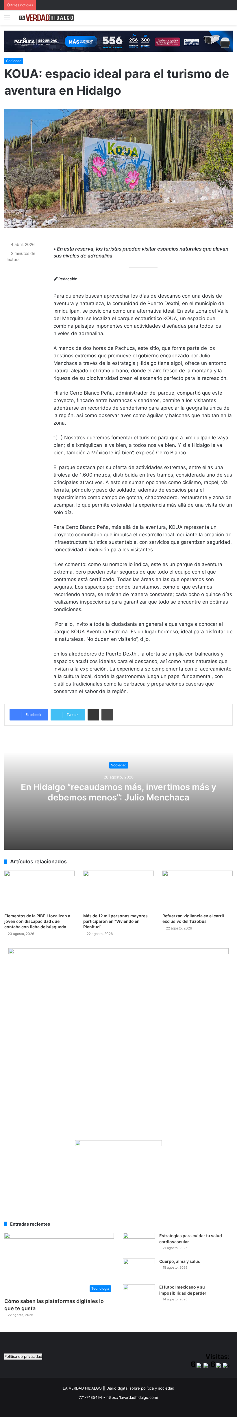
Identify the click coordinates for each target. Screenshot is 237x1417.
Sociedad (13, 61)
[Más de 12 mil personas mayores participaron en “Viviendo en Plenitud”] (118, 890)
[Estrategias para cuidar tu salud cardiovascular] (139, 1243)
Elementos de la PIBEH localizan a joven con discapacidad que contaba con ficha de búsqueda (37, 921)
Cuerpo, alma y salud (180, 1261)
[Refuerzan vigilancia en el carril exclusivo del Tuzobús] (197, 890)
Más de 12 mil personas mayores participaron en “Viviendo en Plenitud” (115, 921)
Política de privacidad (23, 1356)
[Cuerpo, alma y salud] (139, 1269)
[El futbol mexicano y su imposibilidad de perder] (139, 1295)
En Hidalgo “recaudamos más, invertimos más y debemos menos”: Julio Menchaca (118, 792)
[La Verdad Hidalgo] (46, 17)
